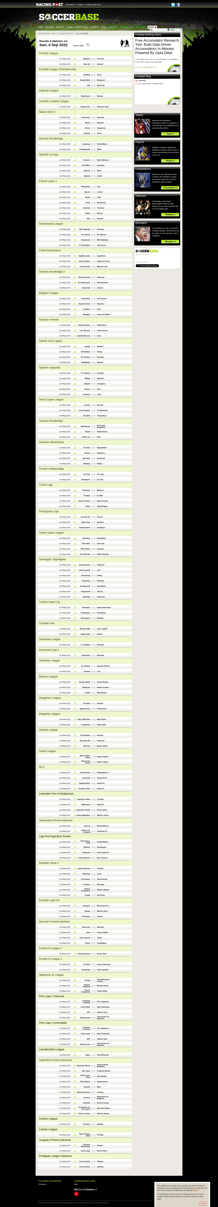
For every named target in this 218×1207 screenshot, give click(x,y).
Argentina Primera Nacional (55, 1060)
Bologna (100, 123)
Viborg (99, 352)
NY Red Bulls (85, 772)
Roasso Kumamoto (85, 991)
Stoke (99, 75)
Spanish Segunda (49, 367)
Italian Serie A (47, 111)
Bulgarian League (49, 713)
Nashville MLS (84, 783)
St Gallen (86, 416)
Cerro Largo (85, 1151)
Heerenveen (85, 240)
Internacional (102, 879)
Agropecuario (102, 1081)
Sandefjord (101, 586)
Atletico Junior (103, 815)
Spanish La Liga (48, 154)
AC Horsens (85, 357)
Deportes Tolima (83, 799)
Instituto (100, 1092)
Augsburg (86, 144)
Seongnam (86, 970)
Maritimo (100, 522)
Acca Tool (141, 27)
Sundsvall (101, 458)
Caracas (87, 826)
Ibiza (99, 389)
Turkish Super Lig (49, 601)
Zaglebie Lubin (84, 256)
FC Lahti (100, 474)
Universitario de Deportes (103, 1017)
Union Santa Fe (103, 852)
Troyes (87, 213)
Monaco (100, 218)
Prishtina (86, 1124)
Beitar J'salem (102, 762)
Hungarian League (50, 697)
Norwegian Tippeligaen (52, 559)
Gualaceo (86, 906)
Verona (87, 128)
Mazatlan (100, 927)
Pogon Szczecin (103, 261)
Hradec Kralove (84, 501)
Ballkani (100, 1124)
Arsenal (100, 64)
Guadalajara (101, 943)
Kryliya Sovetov (84, 325)
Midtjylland (86, 362)
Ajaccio (87, 192)
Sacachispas (102, 1076)
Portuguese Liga (48, 511)
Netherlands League (51, 223)
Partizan (100, 735)
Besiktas (100, 618)
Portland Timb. (84, 788)
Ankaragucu (85, 618)
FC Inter (100, 479)
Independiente (102, 842)
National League (48, 90)
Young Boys (101, 416)
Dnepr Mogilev (102, 682)
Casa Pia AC (85, 517)
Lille (98, 186)
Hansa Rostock (84, 277)
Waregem (86, 314)
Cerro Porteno (84, 1167)
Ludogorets (85, 725)
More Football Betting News (147, 67)
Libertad (100, 1167)
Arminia (100, 288)
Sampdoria (101, 128)
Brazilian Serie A (49, 862)
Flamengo (86, 874)
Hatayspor (86, 607)
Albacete (100, 378)
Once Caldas (102, 810)
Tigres (99, 938)
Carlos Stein (85, 1007)
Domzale (100, 645)
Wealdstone (85, 96)
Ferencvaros (102, 709)
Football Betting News (148, 34)
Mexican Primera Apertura (54, 921)
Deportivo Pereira (83, 810)
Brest (88, 202)
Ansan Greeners (84, 954)
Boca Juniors (102, 858)
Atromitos (86, 538)
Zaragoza (86, 394)
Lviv (98, 671)
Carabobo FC (102, 831)
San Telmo (86, 1071)
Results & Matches (66, 33)
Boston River (102, 1151)
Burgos (87, 384)
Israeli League (47, 751)
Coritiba (100, 868)
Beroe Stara (101, 719)
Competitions (81, 27)
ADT (88, 1012)
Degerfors (101, 453)
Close (203, 1203)
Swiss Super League (51, 399)
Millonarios (86, 804)
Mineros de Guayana (86, 831)
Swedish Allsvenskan (51, 442)
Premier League (48, 53)
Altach (87, 432)
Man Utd (87, 64)
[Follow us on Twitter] (173, 5)
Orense (100, 916)
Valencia (87, 176)
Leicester (100, 59)
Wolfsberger (85, 426)
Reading (87, 75)
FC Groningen (84, 245)
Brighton (86, 59)
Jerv (98, 570)
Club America (85, 938)
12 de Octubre (84, 1161)
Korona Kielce (84, 261)
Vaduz (87, 1055)
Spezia (87, 123)
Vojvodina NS (85, 740)
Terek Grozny (102, 330)
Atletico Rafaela (103, 1113)
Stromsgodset (84, 565)
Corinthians (85, 879)
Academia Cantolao (86, 1001)
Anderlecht (86, 298)
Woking (100, 96)
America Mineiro (84, 868)
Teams (70, 27)
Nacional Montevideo (85, 1145)
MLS (41, 767)
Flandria (87, 1087)
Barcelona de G (103, 906)
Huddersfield (85, 80)
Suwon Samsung (103, 964)
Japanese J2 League (51, 974)
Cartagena (101, 384)
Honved (100, 703)
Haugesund (85, 591)
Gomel (87, 693)
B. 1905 (100, 495)
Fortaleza (86, 884)
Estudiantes (101, 847)
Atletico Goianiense (85, 890)
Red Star (86, 746)
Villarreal (86, 170)
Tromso (100, 591)
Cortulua (100, 799)
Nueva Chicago (103, 1103)
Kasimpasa (101, 613)
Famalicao (101, 527)
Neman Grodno (103, 687)
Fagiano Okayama (86, 985)
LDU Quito (86, 916)
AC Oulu (86, 474)
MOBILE (81, 4)
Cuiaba (87, 895)
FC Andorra (85, 373)
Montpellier (85, 186)
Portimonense (84, 527)
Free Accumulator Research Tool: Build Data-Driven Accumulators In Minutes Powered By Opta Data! (157, 46)
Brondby (100, 357)
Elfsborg (86, 463)
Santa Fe (100, 804)
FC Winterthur (102, 410)
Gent (99, 309)
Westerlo (100, 304)
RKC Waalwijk (84, 229)
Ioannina (100, 549)
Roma (99, 133)
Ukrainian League (49, 660)
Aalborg (100, 362)
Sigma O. (100, 490)
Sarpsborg (86, 581)
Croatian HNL (47, 623)
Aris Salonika (85, 554)
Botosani (100, 655)
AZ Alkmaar (101, 234)
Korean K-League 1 (50, 958)
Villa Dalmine (85, 1081)
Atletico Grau (102, 1012)
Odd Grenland (84, 570)
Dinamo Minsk (84, 682)
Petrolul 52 (86, 655)
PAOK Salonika (103, 554)
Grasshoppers (84, 410)
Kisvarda (86, 703)
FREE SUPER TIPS (93, 4)
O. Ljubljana (85, 645)
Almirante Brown (83, 1092)
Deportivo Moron (83, 1065)
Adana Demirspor (104, 607)
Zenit (99, 336)
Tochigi (87, 980)
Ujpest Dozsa (85, 709)
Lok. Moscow (85, 330)
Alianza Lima (85, 1017)
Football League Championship (57, 69)
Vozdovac (101, 740)
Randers (100, 346)
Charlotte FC (102, 778)
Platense (86, 847)
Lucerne (87, 405)
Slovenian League (49, 639)
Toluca (87, 943)
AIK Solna (86, 458)
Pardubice (86, 490)
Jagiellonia (101, 256)
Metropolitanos (103, 826)
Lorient (100, 192)
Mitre (99, 1087)
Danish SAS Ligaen (50, 340)
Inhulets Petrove (103, 666)
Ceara (99, 874)
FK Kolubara (85, 735)
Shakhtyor (86, 687)
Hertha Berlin (102, 144)
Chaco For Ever (84, 1113)
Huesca (87, 389)
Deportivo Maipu (103, 1108)
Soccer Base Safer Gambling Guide (150, 83)
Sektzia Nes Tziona (85, 762)
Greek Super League (51, 532)
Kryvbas (87, 671)
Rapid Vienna (102, 432)
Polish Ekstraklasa (50, 250)
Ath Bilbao (86, 165)
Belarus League (48, 676)
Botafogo (100, 884)
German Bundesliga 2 (52, 271)
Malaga (87, 378)
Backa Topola (102, 746)
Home (40, 27)
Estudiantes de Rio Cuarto (84, 1108)
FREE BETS (70, 4)
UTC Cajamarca (103, 1002)
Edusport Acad (103, 107)
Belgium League (48, 293)
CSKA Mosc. (102, 325)
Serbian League (48, 729)
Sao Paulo (101, 895)
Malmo (99, 463)
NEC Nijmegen (102, 240)
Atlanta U (100, 788)
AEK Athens (85, 549)
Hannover (101, 277)
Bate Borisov (102, 693)
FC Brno (87, 495)
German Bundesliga (51, 138)
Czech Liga (45, 484)
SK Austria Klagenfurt (101, 426)
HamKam (100, 581)
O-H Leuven (101, 298)
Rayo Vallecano (103, 160)
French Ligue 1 (48, 181)
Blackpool (101, 80)
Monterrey (86, 927)
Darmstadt (86, 288)
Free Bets (113, 27)
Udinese (87, 133)
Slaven (99, 634)
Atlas (88, 932)
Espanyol (100, 165)
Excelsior (100, 229)
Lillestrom (101, 597)
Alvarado (86, 1103)
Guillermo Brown (103, 1071)
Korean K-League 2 (50, 948)
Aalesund (100, 565)
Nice (88, 218)
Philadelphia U (102, 772)
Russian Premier (49, 319)
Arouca (100, 517)
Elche (99, 170)
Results (60, 27)
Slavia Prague (102, 506)
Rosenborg (85, 575)
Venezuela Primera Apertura (55, 820)
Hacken (87, 453)
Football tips (127, 27)
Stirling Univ (85, 107)
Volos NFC (86, 543)
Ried (99, 437)
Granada (100, 373)
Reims (87, 197)
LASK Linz (86, 437)
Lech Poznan (85, 266)
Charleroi (86, 309)
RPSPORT (142, 81)
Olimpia (100, 1161)
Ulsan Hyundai (102, 970)
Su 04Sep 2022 (64, 59)
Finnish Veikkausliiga (51, 468)
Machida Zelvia (103, 986)
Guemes (87, 1097)
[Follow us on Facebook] (178, 5)
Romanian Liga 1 (49, 649)
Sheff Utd (100, 85)
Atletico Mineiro (103, 890)
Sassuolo (100, 117)
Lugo (99, 394)
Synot (88, 506)
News (103, 27)
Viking (99, 575)
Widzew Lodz (102, 266)
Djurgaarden (102, 448)
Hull (88, 85)
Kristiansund (85, 586)
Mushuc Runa (102, 911)
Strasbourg (101, 202)
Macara (87, 911)
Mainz (99, 149)
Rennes (100, 213)
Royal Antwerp (84, 304)
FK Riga (100, 1135)
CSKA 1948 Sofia (83, 719)
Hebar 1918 (101, 725)
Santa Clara (85, 522)
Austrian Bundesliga (51, 420)
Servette (100, 405)
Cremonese (85, 117)
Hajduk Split (85, 634)
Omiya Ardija (102, 991)
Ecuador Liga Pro (49, 900)
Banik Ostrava (102, 501)
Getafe (99, 176)
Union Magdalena (83, 815)
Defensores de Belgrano (102, 1097)
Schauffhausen (103, 1055)
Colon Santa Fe (84, 858)
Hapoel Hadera (102, 756)
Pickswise (42, 1184)
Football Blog (143, 76)
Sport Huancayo (103, 1007)
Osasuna (86, 160)
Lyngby (87, 346)
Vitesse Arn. (101, 245)
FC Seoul (86, 964)
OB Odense (85, 352)
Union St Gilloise (103, 314)
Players (94, 27)
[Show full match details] (75, 59)
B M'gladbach (84, 149)
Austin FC (101, 783)
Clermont (86, 208)
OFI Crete (100, 543)
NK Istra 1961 (85, 629)
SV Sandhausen (84, 282)
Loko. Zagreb (102, 629)
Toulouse (100, 208)
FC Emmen (86, 234)
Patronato (86, 852)
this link (195, 1190)
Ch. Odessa (85, 666)
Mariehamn (86, 479)
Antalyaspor (85, 613)
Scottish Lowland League (54, 101)
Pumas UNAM (102, 932)
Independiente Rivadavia (102, 1065)
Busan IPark (101, 954)
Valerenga (86, 597)
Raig (76, 1184)
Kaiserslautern (102, 282)
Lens (99, 197)
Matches (49, 27)
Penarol (100, 1145)
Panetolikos (101, 538)
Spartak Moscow (83, 336)
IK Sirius (87, 448)
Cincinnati (86, 778)
